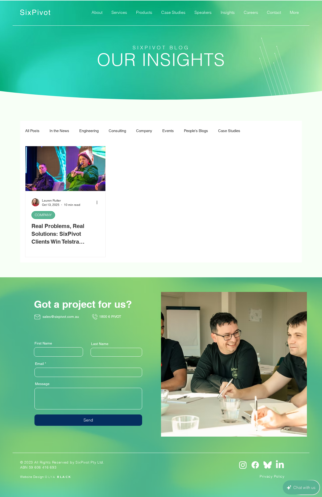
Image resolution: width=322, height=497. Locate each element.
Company (144, 131)
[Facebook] (255, 465)
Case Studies (229, 131)
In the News (59, 131)
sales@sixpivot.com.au (61, 317)
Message (42, 384)
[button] (119, 12)
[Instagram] (243, 465)
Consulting (117, 131)
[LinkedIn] (280, 465)
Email (39, 363)
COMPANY (43, 215)
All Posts (32, 131)
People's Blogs (196, 131)
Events (168, 131)
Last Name (99, 344)
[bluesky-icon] (267, 465)
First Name (43, 343)
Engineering (89, 131)
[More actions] (99, 202)
